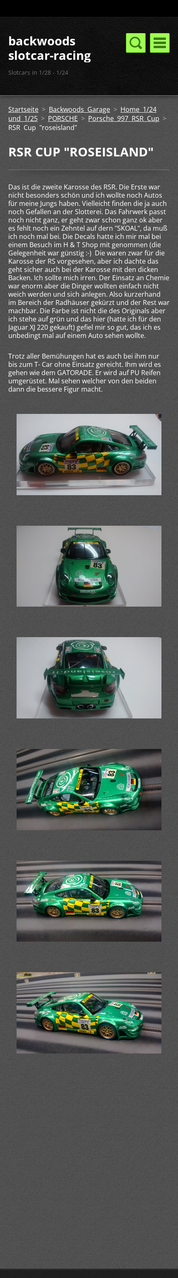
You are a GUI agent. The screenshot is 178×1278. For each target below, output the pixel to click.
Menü (160, 43)
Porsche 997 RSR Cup (123, 118)
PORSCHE (63, 118)
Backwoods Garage (79, 109)
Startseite (23, 109)
